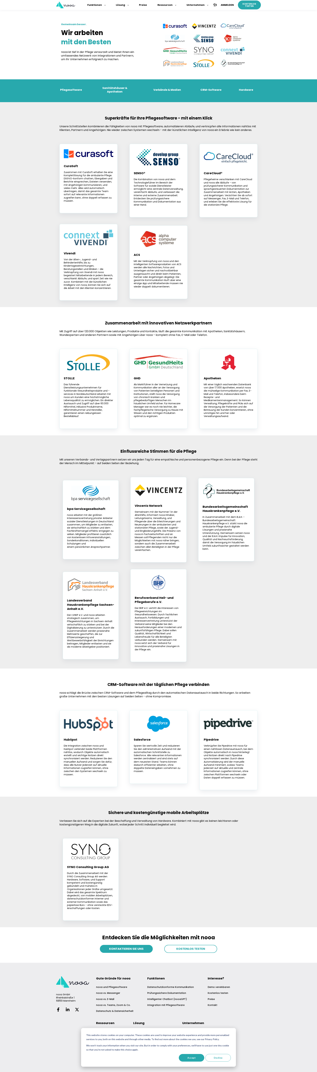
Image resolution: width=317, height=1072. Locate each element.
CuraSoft (71, 166)
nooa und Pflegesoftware (111, 987)
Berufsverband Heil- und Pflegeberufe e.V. (154, 600)
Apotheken (212, 378)
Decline (218, 1057)
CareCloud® (213, 173)
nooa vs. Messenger (108, 993)
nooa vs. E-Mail (105, 999)
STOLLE (69, 378)
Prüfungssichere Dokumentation (166, 993)
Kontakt (212, 1005)
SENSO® (139, 173)
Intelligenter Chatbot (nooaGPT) (167, 999)
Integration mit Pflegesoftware (166, 1005)
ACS (137, 255)
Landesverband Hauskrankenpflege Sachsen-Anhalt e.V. (90, 604)
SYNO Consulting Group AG (88, 867)
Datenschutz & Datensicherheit (114, 1011)
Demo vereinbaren (219, 987)
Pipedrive (211, 739)
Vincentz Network (148, 506)
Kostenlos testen (218, 993)
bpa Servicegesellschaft (86, 509)
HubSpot (70, 739)
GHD (137, 378)
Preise (211, 999)
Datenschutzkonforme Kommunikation (170, 987)
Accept (191, 1057)
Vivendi (69, 253)
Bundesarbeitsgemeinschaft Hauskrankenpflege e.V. (225, 509)
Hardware (246, 90)
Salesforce (142, 739)
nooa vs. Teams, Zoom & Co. (113, 1005)
